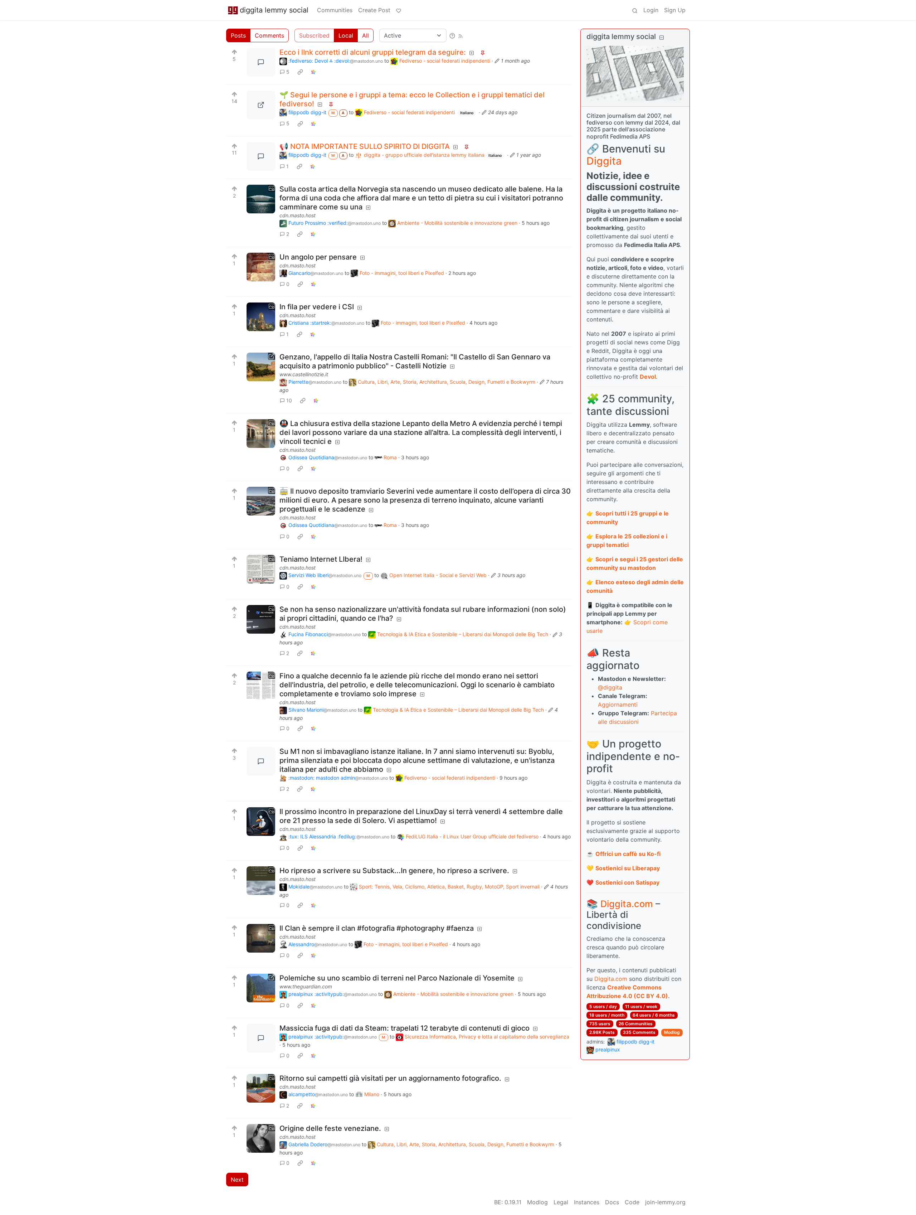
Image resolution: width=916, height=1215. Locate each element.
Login (650, 10)
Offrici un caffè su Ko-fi (628, 853)
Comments (269, 35)
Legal (561, 1202)
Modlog (672, 1032)
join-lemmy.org (665, 1202)
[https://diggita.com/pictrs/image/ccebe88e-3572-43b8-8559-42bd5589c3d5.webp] (261, 105)
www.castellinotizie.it (303, 374)
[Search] (634, 10)
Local (345, 35)
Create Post (374, 10)
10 (289, 400)
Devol (648, 376)
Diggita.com (626, 903)
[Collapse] (661, 37)
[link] (300, 72)
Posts (238, 35)
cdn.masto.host (297, 215)
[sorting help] (452, 35)
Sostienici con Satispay (627, 882)
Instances (586, 1202)
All (365, 35)
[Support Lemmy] (398, 10)
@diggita (610, 687)
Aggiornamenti (618, 704)
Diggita (604, 161)
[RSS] (460, 35)
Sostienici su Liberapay (627, 868)
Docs (612, 1202)
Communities (334, 10)
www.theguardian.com (305, 986)
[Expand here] (261, 199)
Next (237, 1179)
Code (632, 1202)
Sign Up (675, 10)
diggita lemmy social (274, 10)
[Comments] (261, 62)
